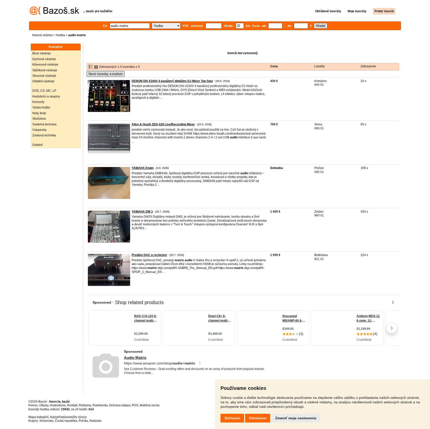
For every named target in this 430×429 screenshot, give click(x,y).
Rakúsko (96, 421)
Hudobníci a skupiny (46, 96)
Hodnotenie (58, 405)
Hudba (60, 35)
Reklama (85, 405)
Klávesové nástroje (45, 64)
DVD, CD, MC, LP (44, 90)
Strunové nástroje (44, 76)
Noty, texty (39, 113)
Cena (274, 66)
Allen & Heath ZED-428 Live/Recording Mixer (163, 124)
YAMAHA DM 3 (142, 211)
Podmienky (100, 405)
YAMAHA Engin (143, 168)
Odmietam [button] (257, 418)
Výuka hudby (41, 107)
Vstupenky (39, 130)
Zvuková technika (44, 135)
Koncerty (38, 102)
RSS (135, 405)
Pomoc (33, 405)
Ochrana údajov (119, 405)
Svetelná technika (44, 124)
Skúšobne (39, 118)
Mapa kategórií (38, 417)
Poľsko (83, 421)
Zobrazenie (368, 66)
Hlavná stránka (42, 35)
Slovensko (46, 421)
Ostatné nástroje (43, 81)
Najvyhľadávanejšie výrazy (68, 417)
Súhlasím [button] (232, 418)
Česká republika (66, 421)
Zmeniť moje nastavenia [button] (295, 418)
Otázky (43, 405)
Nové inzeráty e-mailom (106, 74)
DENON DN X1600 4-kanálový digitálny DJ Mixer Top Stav (172, 81)
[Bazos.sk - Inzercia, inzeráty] (54, 14)
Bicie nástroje (41, 53)
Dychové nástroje (44, 59)
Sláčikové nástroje (44, 70)
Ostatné (37, 145)
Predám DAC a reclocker (149, 255)
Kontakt (72, 405)
